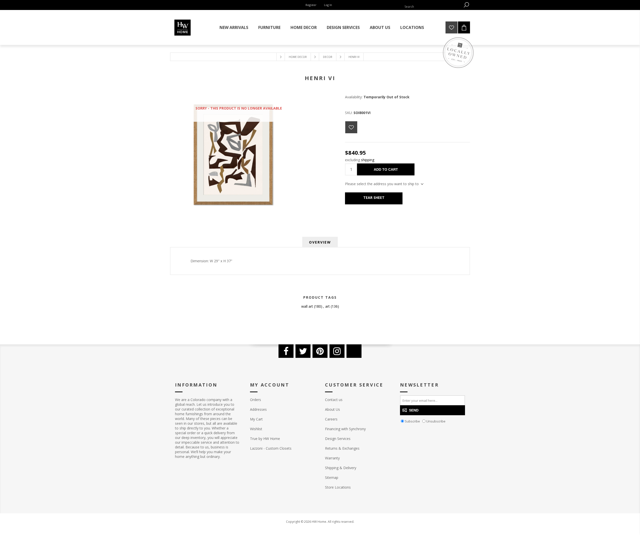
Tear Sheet (373, 197)
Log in (328, 5)
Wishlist (256, 428)
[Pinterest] (320, 351)
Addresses (258, 409)
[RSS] (354, 351)
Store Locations (338, 487)
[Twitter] (303, 351)
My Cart (256, 419)
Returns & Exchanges (342, 448)
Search (466, 4)
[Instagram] (337, 351)
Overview (320, 242)
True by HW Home (265, 438)
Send (413, 410)
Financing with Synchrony (345, 428)
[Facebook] (286, 351)
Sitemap (331, 477)
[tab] (320, 242)
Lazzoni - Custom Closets (271, 448)
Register (311, 5)
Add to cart (386, 169)
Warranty (332, 458)
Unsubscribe (436, 421)
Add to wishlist (351, 127)
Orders (255, 399)
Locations (412, 27)
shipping (367, 159)
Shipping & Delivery (340, 467)
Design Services (337, 438)
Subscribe (412, 421)
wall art (307, 306)
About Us (332, 409)
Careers (331, 419)
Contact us (333, 399)
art (327, 306)
